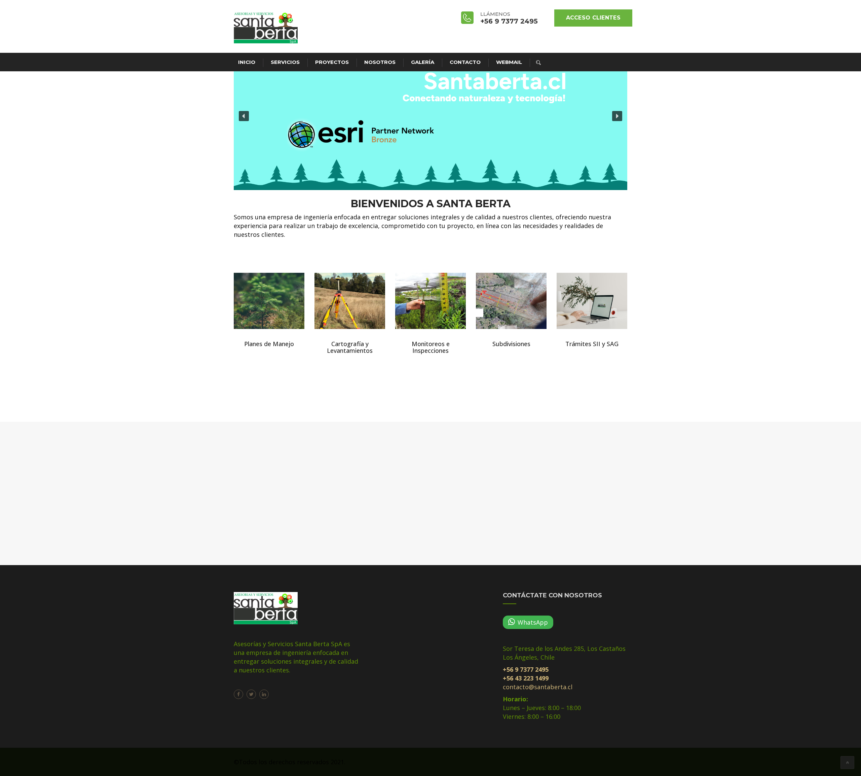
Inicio (246, 62)
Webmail (509, 62)
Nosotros (380, 62)
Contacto (465, 62)
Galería (422, 62)
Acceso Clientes (593, 17)
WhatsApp (533, 622)
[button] (244, 116)
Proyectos (332, 62)
